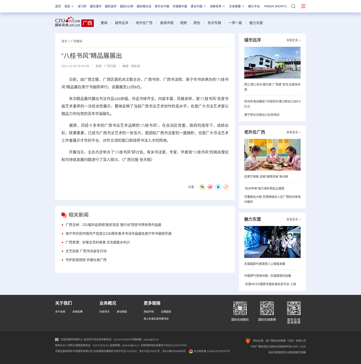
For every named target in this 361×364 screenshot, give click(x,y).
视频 (183, 23)
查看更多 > (293, 40)
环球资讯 (104, 311)
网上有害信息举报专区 (156, 318)
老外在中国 (162, 6)
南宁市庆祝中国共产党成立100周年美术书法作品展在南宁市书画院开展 (119, 233)
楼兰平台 (254, 6)
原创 (196, 23)
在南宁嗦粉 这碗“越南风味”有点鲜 (266, 176)
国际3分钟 (126, 6)
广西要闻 (76, 41)
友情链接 (166, 311)
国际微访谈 (144, 6)
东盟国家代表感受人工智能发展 (264, 263)
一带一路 (235, 23)
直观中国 (166, 23)
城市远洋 (121, 23)
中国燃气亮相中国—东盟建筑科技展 (267, 275)
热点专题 (214, 23)
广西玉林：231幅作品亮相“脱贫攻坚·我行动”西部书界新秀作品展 (113, 225)
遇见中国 (196, 6)
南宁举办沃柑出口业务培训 (261, 114)
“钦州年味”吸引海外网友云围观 (264, 188)
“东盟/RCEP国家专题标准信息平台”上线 (270, 284)
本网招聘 (77, 311)
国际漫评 (96, 6)
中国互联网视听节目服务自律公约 (74, 351)
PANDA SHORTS (275, 6)
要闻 (104, 23)
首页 (58, 6)
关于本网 (60, 311)
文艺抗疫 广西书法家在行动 (86, 251)
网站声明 (149, 311)
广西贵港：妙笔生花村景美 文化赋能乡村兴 (98, 242)
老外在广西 (144, 23)
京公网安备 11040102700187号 (211, 351)
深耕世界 (215, 6)
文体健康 (235, 6)
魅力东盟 (256, 23)
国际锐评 (111, 6)
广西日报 (110, 66)
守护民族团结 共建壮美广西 (86, 260)
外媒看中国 (180, 6)
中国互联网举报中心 (71, 339)
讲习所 (82, 6)
